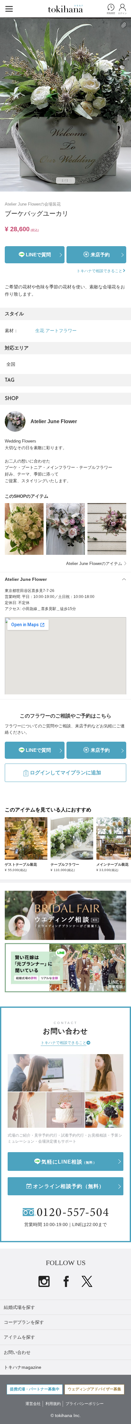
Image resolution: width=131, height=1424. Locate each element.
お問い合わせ (17, 1352)
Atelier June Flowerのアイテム (94, 563)
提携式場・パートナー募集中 (34, 1389)
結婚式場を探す (19, 1307)
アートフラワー (61, 330)
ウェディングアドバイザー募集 (94, 1389)
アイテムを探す (19, 1337)
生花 (39, 330)
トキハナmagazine (22, 1367)
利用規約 (53, 1403)
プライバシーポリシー (85, 1403)
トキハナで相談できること (63, 1042)
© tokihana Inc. (66, 1415)
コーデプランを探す (24, 1322)
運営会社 (33, 1403)
